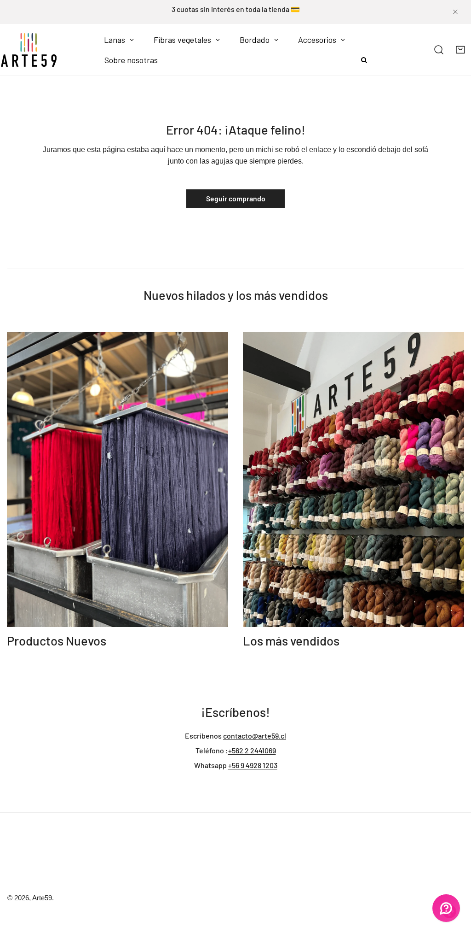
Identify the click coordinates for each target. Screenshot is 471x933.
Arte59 (42, 898)
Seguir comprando (235, 198)
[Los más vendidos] (353, 479)
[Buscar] (439, 50)
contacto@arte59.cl (254, 735)
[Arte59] (28, 50)
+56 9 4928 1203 (252, 765)
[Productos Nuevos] (117, 479)
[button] (460, 50)
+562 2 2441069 (252, 750)
